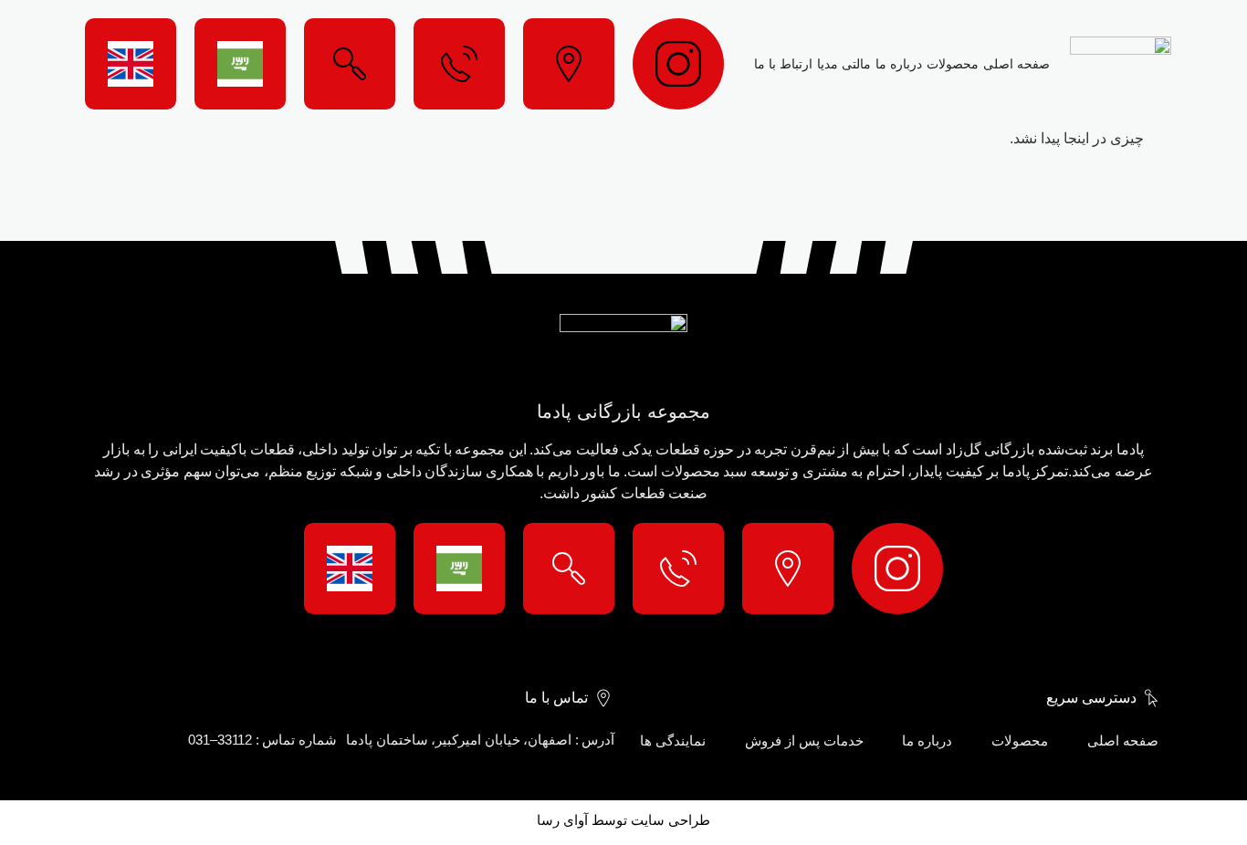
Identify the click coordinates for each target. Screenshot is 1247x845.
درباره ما (898, 64)
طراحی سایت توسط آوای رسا (623, 820)
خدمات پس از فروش (804, 740)
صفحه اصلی (1016, 64)
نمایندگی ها (673, 740)
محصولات (953, 64)
